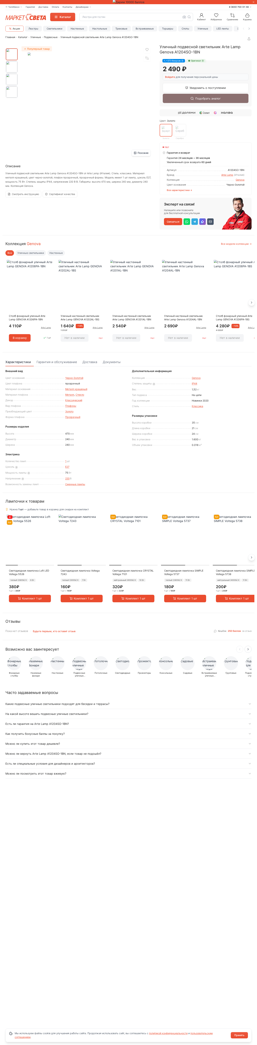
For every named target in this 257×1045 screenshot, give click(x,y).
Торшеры (167, 28)
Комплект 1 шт (32, 598)
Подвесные (51, 37)
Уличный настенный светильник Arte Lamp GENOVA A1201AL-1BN (131, 317)
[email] (210, 221)
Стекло (80, 394)
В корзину (20, 338)
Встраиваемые (145, 28)
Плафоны (70, 405)
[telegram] (194, 221)
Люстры (33, 28)
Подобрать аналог (208, 98)
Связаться (173, 221)
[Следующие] (248, 649)
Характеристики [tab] (18, 362)
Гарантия (30, 7)
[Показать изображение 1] (12, 54)
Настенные (77, 28)
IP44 (194, 383)
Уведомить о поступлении (208, 88)
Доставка (43, 7)
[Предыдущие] (239, 649)
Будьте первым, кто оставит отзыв (54, 631)
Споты (185, 28)
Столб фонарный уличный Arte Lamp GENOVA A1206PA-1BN (27, 317)
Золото (69, 411)
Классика (197, 406)
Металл (69, 394)
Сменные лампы (75, 484)
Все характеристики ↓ (179, 190)
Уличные (203, 28)
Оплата (55, 7)
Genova (240, 179)
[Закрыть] (253, 2)
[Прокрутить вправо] (249, 28)
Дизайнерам (82, 7)
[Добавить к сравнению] (147, 58)
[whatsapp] (187, 221)
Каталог (22, 37)
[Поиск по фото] (184, 17)
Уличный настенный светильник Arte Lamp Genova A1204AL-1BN (183, 317)
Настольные (99, 28)
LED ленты (222, 28)
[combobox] (136, 17)
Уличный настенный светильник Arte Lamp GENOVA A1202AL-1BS (80, 317)
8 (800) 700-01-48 (239, 7)
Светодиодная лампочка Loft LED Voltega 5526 (29, 572)
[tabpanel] (128, 428)
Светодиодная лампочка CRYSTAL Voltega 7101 (133, 572)
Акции (16, 28)
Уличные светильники (30, 252)
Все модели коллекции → (236, 243)
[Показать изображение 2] (12, 67)
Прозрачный (72, 416)
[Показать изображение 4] (12, 92)
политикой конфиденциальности (168, 1033)
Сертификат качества (62, 194)
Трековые (121, 28)
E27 (67, 466)
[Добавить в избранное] (147, 49)
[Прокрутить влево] (243, 28)
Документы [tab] (112, 362)
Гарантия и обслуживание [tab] (57, 362)
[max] (202, 221)
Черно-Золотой (74, 377)
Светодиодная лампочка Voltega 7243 (80, 572)
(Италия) (239, 174)
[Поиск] (189, 17)
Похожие (143, 152)
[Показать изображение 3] (12, 79)
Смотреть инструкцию (25, 194)
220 (67, 478)
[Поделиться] (249, 38)
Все (10, 252)
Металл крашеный (76, 389)
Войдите (170, 76)
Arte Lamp (227, 174)
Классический (73, 400)
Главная (10, 37)
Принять (239, 1035)
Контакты (67, 7)
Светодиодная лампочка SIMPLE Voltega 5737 (183, 572)
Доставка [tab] (90, 362)
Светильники (54, 28)
